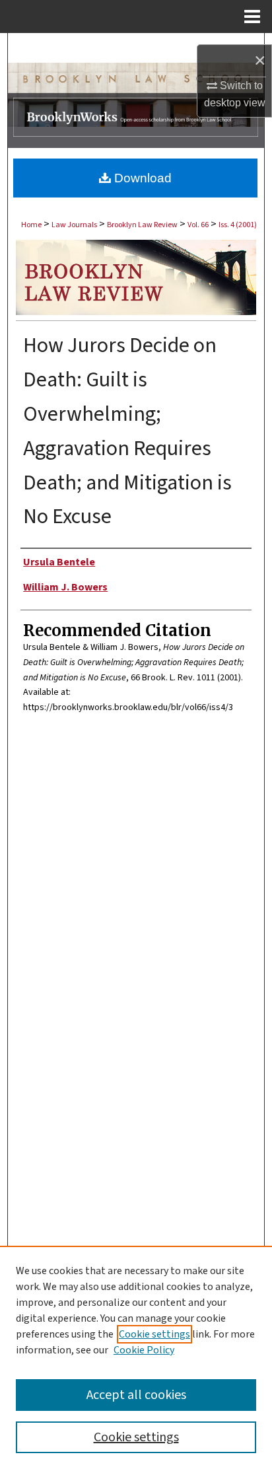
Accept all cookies (136, 1395)
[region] (136, 1357)
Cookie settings (154, 1334)
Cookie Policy (144, 1350)
